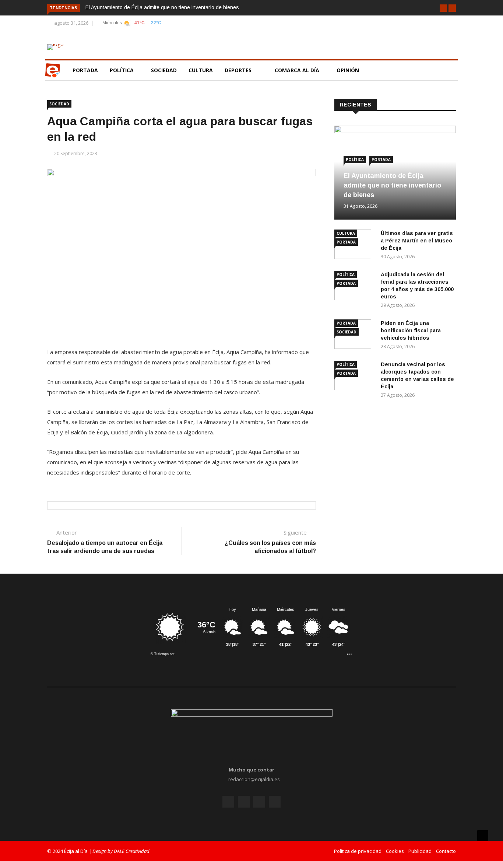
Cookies (395, 851)
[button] (443, 8)
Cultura (201, 70)
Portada (85, 70)
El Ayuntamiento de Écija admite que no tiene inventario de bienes (162, 7)
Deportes (238, 70)
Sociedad (164, 70)
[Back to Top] (482, 835)
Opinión (348, 70)
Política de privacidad (357, 851)
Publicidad (420, 851)
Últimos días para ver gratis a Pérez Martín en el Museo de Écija (417, 240)
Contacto (446, 851)
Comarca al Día (298, 70)
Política (122, 70)
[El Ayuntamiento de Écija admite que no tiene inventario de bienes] (395, 130)
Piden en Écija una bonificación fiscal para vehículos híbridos (411, 330)
